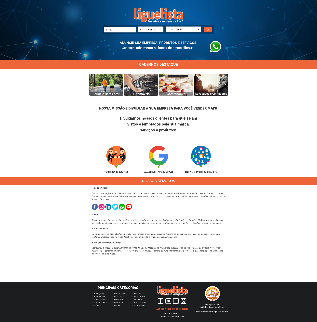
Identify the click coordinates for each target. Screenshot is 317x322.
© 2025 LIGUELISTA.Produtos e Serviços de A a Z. (172, 315)
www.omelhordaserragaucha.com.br (212, 311)
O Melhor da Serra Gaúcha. (212, 307)
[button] (91, 85)
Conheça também (212, 304)
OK (208, 29)
